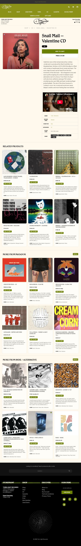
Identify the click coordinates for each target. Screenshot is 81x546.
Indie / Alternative (54, 115)
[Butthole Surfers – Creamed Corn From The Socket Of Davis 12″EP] (66, 318)
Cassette (56, 12)
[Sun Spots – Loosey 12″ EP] (66, 375)
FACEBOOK (54, 135)
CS (37, 394)
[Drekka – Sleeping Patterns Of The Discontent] (66, 211)
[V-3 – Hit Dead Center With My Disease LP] (14, 375)
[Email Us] (74, 22)
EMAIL (54, 137)
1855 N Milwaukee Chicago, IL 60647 (8, 489)
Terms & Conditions (48, 494)
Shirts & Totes (34, 16)
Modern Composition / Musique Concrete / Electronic (40, 244)
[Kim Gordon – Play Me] (40, 270)
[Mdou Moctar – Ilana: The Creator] (66, 270)
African (60, 302)
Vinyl (39, 12)
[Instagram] (77, 22)
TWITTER (62, 135)
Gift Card (48, 16)
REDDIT (69, 135)
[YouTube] (79, 22)
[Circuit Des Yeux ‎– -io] (14, 270)
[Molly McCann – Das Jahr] (14, 211)
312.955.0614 (4, 23)
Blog (9, 12)
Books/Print (68, 12)
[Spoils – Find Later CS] (40, 423)
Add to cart (60, 51)
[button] (4, 35)
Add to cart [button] (7, 183)
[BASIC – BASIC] (66, 423)
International (64, 302)
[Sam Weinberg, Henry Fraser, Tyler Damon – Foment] (14, 162)
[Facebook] (76, 22)
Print (23, 498)
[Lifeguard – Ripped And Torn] (14, 318)
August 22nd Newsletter (40, 2)
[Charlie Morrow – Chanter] (40, 211)
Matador (52, 119)
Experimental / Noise (37, 192)
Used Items (28, 12)
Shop (18, 12)
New (52, 123)
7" (7, 443)
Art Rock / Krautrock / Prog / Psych (66, 455)
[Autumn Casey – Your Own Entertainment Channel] (40, 375)
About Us (45, 487)
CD (47, 12)
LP (7, 287)
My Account (45, 492)
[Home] (40, 21)
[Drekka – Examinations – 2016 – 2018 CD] (66, 162)
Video (24, 496)
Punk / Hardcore (62, 351)
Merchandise (26, 500)
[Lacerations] (40, 162)
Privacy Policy (46, 496)
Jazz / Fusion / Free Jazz (12, 195)
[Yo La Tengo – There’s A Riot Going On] (40, 318)
